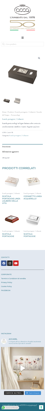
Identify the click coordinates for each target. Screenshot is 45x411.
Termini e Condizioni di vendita (13, 279)
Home (4, 112)
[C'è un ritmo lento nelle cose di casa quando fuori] (22, 368)
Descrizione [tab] (6, 147)
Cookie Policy (6, 286)
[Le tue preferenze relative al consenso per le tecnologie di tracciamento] (41, 407)
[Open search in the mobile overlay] (22, 44)
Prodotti (11, 112)
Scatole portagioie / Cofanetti (25, 112)
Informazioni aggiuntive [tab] (10, 152)
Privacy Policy (6, 282)
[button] (22, 38)
